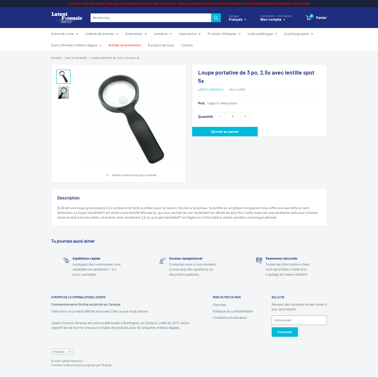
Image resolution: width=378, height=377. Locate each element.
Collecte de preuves (99, 34)
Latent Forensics (211, 89)
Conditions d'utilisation (230, 317)
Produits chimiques (222, 34)
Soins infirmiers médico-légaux (74, 45)
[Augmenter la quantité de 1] (245, 116)
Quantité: (205, 116)
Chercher (219, 305)
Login (212, 103)
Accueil (56, 58)
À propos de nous (161, 45)
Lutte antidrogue (260, 34)
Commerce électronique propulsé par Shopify (81, 365)
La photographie (296, 34)
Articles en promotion (124, 45)
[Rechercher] (216, 17)
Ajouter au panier (225, 131)
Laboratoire (187, 34)
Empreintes (134, 34)
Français (58, 352)
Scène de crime (62, 34)
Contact (187, 45)
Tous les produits (76, 58)
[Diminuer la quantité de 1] (220, 116)
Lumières (161, 34)
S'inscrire (285, 332)
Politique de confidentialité (233, 311)
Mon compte (271, 19)
